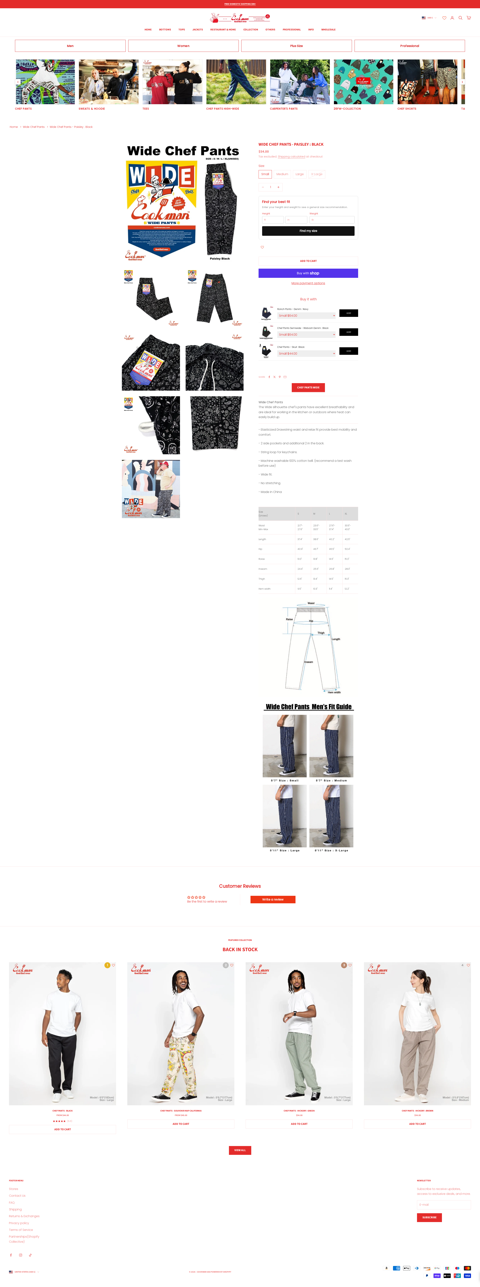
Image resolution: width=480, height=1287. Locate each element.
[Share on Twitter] (274, 376)
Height (266, 213)
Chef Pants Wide (308, 388)
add (348, 313)
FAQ (12, 1202)
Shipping (15, 1209)
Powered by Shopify (221, 1271)
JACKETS (197, 30)
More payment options (308, 283)
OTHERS (270, 30)
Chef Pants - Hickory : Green (299, 1110)
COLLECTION (250, 30)
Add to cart (308, 261)
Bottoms (165, 30)
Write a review (273, 899)
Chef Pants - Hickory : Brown (417, 1110)
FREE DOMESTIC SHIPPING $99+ (240, 4)
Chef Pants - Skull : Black (290, 347)
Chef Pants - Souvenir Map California (181, 1110)
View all (240, 1150)
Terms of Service (21, 1230)
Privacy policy (19, 1223)
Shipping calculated (291, 156)
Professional (292, 30)
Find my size (308, 231)
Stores (13, 1189)
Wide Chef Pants (34, 127)
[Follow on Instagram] (20, 1255)
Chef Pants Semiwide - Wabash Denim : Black (302, 328)
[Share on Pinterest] (279, 376)
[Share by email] (285, 376)
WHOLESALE (328, 30)
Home (14, 127)
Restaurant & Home (223, 30)
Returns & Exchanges (24, 1216)
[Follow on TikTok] (30, 1255)
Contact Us (17, 1196)
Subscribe (429, 1217)
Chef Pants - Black (62, 1110)
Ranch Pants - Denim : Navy (292, 309)
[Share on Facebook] (269, 376)
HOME (148, 30)
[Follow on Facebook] (11, 1255)
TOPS (181, 30)
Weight (314, 213)
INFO (311, 30)
